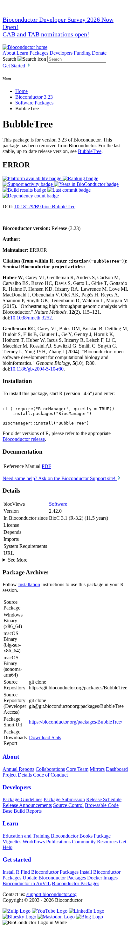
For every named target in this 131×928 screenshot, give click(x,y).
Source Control (68, 805)
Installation (29, 584)
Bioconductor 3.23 (34, 97)
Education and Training (26, 836)
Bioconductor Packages (75, 883)
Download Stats (45, 737)
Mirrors (97, 769)
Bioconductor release (24, 439)
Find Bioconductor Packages (50, 872)
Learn (22, 53)
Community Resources (95, 841)
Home (21, 91)
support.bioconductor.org (51, 894)
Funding (82, 53)
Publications (58, 841)
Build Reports (28, 811)
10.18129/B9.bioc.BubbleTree (44, 206)
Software (58, 504)
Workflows (34, 841)
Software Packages (34, 102)
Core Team (77, 769)
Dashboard (117, 769)
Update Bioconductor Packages (54, 877)
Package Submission (64, 799)
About (9, 53)
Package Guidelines (22, 799)
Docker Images (102, 877)
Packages (39, 53)
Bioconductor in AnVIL (27, 883)
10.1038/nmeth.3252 (31, 317)
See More (17, 560)
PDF (46, 466)
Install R (11, 872)
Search (9, 59)
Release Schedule (103, 799)
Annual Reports (18, 769)
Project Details (17, 775)
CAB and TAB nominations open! (46, 34)
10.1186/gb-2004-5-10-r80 (37, 369)
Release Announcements (27, 805)
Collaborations (50, 769)
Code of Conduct (50, 775)
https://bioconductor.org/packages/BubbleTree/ (75, 722)
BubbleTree (89, 151)
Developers (61, 53)
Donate (99, 53)
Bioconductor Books (72, 836)
